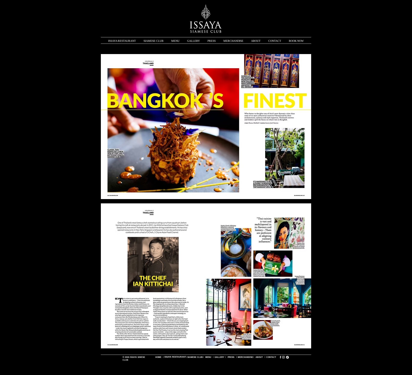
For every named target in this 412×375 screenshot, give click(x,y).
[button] (175, 41)
